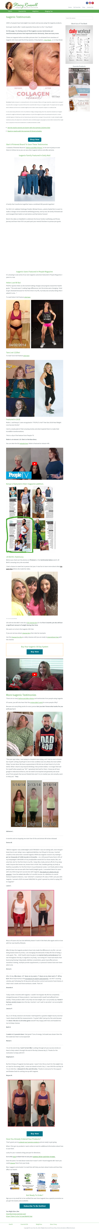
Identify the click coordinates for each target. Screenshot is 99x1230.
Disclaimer (63, 1228)
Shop (83, 7)
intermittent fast (53, 637)
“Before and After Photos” (34, 147)
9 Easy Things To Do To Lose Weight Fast (19, 1216)
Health (10, 11)
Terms (58, 1228)
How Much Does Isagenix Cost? (16, 1214)
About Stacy (53, 1224)
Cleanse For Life (16, 637)
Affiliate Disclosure (70, 1228)
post (14, 1157)
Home (70, 7)
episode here (24, 443)
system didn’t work (36, 702)
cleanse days (26, 633)
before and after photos (26, 698)
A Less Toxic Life (33, 1228)
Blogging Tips (49, 11)
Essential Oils (22, 11)
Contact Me (90, 7)
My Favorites (76, 7)
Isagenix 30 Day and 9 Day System (44, 1157)
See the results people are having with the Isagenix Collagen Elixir (29, 128)
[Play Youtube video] (34, 464)
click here (27, 297)
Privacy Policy (53, 1228)
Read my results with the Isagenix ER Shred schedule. (25, 131)
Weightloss (35, 11)
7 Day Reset (47, 40)
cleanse (12, 1163)
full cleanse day (32, 623)
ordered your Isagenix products (29, 1142)
